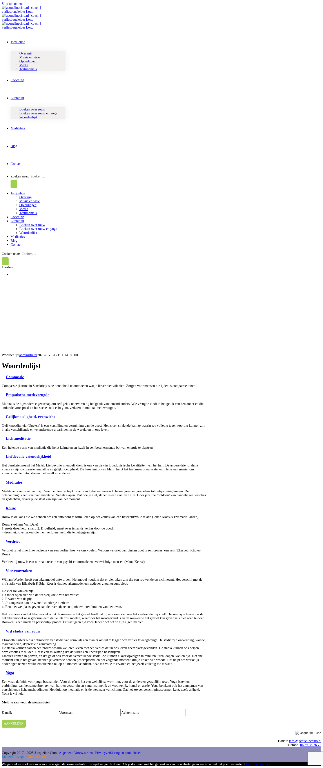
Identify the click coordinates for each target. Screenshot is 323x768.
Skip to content (12, 3)
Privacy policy (260, 764)
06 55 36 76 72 (310, 745)
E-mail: (7, 712)
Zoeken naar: (20, 176)
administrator (28, 355)
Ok (248, 764)
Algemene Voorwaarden (76, 753)
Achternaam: (130, 712)
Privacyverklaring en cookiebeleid (118, 753)
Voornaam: (67, 712)
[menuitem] (18, 41)
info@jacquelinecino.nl (305, 741)
